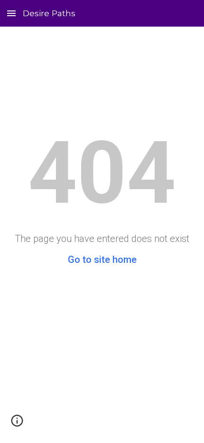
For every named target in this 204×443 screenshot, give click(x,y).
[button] (11, 13)
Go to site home (102, 259)
